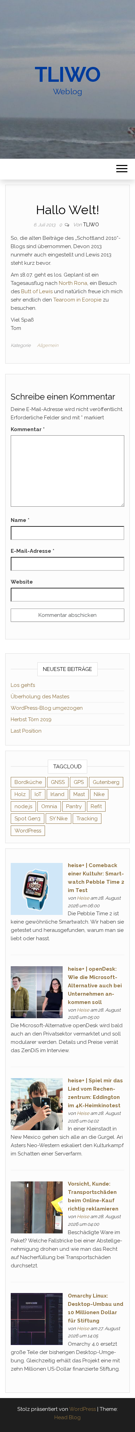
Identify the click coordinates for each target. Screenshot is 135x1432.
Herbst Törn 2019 (31, 719)
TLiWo (67, 74)
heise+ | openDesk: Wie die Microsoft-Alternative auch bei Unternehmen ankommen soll (95, 985)
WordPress (28, 831)
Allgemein (47, 345)
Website (22, 582)
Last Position (26, 731)
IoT (38, 794)
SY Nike (59, 818)
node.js (23, 806)
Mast (79, 794)
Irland (57, 794)
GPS (79, 782)
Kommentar (28, 429)
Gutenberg (106, 782)
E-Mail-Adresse (32, 551)
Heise (83, 898)
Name (20, 520)
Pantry (74, 806)
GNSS (58, 782)
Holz (20, 794)
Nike (99, 794)
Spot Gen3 (27, 818)
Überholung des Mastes (40, 696)
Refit (96, 806)
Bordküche (28, 782)
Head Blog (67, 1417)
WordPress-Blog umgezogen (47, 708)
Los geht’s (23, 685)
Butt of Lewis (37, 291)
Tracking (87, 818)
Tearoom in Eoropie (77, 300)
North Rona (73, 283)
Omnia (49, 806)
